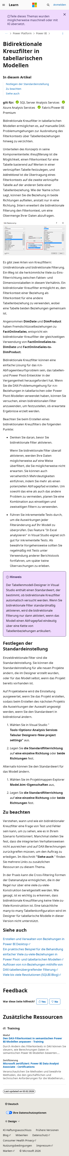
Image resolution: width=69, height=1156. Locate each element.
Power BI (41, 33)
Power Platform (22, 33)
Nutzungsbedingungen (17, 1145)
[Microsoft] (34, 5)
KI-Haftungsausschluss (17, 1130)
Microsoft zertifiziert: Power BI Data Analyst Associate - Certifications (31, 1065)
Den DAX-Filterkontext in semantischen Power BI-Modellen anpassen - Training (32, 1040)
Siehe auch (13, 93)
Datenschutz (40, 1135)
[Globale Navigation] (3, 5)
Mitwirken (22, 1135)
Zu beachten (13, 88)
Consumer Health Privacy (18, 1140)
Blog (5, 1135)
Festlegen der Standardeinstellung (27, 84)
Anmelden (59, 4)
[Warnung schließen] (65, 14)
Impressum (43, 1145)
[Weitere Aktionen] (63, 33)
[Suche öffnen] (48, 5)
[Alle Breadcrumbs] (6, 33)
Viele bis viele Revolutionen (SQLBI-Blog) (31, 975)
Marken (7, 1151)
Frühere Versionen (47, 1130)
